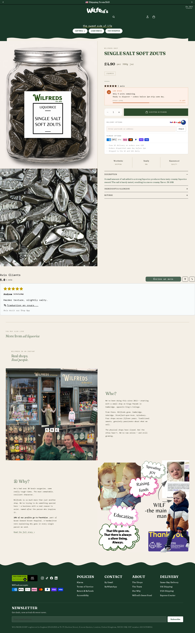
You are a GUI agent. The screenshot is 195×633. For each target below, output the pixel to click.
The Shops (137, 582)
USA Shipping (167, 591)
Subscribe (175, 619)
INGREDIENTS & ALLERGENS (117, 189)
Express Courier (167, 595)
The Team (137, 586)
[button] (111, 86)
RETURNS (108, 195)
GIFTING (79, 31)
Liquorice (110, 73)
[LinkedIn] (56, 578)
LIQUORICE (96, 31)
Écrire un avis (163, 279)
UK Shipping (166, 586)
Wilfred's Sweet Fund (142, 595)
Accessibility (83, 595)
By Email (108, 582)
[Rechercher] (113, 17)
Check (181, 129)
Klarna (80, 582)
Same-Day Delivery (169, 582)
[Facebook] (51, 578)
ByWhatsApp (110, 586)
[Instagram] (42, 578)
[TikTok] (47, 578)
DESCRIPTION (110, 174)
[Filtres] (185, 279)
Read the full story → (24, 532)
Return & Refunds (85, 591)
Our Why (136, 591)
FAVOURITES (114, 31)
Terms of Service (85, 586)
